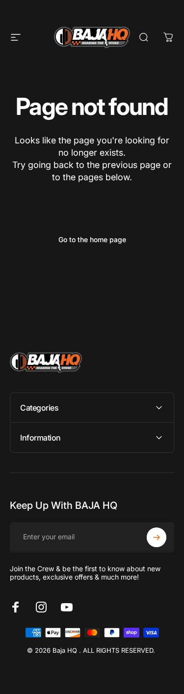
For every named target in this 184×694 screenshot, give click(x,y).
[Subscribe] (156, 537)
